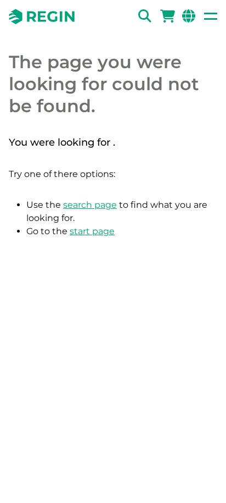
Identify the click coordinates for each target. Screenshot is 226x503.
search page (90, 205)
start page (92, 231)
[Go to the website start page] (42, 16)
